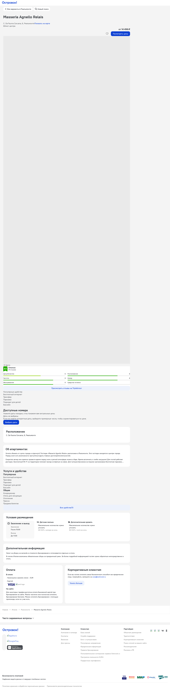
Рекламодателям (130, 647)
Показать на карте (42, 23)
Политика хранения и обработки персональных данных (23, 686)
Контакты (64, 636)
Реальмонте (25, 610)
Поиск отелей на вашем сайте (135, 643)
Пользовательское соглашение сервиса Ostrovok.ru (100, 654)
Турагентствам (129, 636)
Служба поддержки (88, 636)
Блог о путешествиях (89, 640)
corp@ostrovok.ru (99, 577)
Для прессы (65, 643)
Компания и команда (69, 632)
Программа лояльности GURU (92, 657)
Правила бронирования (89, 650)
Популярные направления (90, 643)
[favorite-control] (107, 33)
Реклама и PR (129, 650)
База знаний (85, 632)
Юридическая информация (91, 647)
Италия (14, 610)
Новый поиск (43, 9)
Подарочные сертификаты (91, 661)
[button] (66, 59)
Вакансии (64, 640)
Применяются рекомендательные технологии (64, 686)
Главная (5, 610)
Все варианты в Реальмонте (19, 9)
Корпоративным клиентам (134, 640)
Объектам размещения (132, 632)
